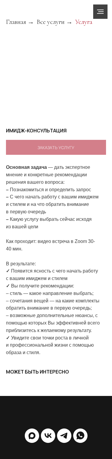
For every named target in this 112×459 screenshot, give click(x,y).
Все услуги (51, 22)
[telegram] (64, 436)
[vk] (48, 436)
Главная (16, 22)
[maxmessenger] (32, 436)
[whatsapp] (80, 436)
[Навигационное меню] (100, 12)
